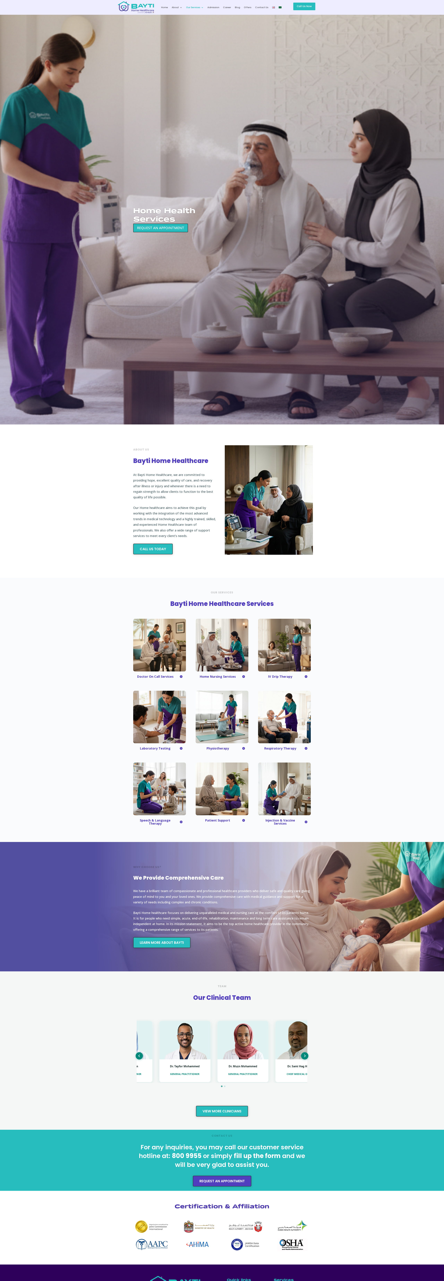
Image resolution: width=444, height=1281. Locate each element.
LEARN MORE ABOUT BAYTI (162, 942)
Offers (247, 7)
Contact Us (261, 7)
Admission (213, 7)
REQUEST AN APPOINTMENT (160, 227)
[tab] (222, 1086)
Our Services (193, 7)
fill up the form (257, 1155)
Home (164, 7)
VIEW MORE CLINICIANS (222, 1111)
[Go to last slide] (139, 1055)
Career (227, 7)
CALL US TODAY (153, 549)
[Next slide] (304, 1055)
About (175, 7)
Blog (237, 7)
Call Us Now (304, 6)
